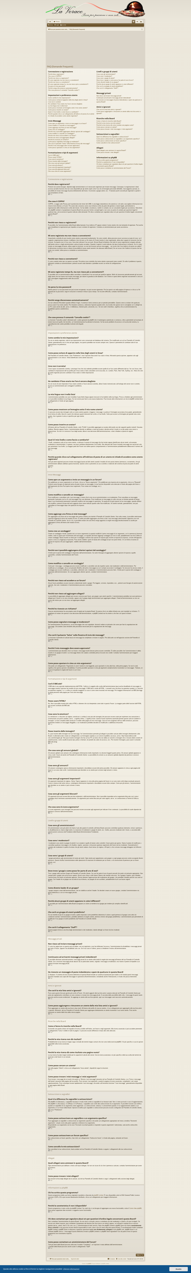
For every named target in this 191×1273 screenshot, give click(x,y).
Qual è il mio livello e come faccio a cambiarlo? (63, 112)
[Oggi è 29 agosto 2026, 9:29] (142, 29)
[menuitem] (133, 21)
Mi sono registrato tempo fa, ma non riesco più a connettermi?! (68, 84)
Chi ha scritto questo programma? (107, 160)
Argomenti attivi (74, 1259)
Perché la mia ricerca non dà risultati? (108, 123)
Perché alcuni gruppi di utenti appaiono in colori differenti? (114, 84)
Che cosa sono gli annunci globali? (59, 163)
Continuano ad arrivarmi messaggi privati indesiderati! (113, 98)
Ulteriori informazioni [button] (71, 1269)
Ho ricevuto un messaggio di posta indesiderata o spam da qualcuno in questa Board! (119, 101)
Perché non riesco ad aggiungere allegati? (61, 137)
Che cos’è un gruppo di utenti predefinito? (109, 86)
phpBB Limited (98, 1195)
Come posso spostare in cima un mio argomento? (64, 147)
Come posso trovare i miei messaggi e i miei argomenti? (114, 129)
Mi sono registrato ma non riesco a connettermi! (63, 80)
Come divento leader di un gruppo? (107, 82)
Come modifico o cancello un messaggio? (61, 125)
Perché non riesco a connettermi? (59, 82)
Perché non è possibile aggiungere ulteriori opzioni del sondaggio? (69, 131)
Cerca (51, 25)
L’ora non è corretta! (54, 102)
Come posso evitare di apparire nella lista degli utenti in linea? (68, 100)
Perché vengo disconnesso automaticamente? (63, 88)
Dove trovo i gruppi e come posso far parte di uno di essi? (115, 80)
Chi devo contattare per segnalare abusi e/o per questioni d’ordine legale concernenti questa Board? (119, 165)
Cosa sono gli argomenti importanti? (59, 167)
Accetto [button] (178, 1269)
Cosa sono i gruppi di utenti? (105, 78)
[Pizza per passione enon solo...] (95, 9)
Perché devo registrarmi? (56, 74)
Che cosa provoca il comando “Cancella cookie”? (63, 90)
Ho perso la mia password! (56, 86)
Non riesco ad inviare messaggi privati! (108, 96)
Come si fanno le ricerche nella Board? (108, 121)
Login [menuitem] (138, 22)
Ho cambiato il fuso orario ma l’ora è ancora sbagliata (65, 104)
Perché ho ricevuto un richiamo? (58, 139)
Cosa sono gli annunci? (55, 165)
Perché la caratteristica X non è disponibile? (110, 162)
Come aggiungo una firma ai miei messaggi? (62, 127)
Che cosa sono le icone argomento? (59, 171)
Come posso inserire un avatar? (58, 110)
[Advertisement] (95, 48)
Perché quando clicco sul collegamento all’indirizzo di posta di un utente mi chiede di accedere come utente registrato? (71, 115)
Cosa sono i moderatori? (104, 76)
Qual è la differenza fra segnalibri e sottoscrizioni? (112, 137)
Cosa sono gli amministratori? (106, 74)
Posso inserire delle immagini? (58, 161)
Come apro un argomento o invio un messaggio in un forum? (67, 123)
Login (57, 25)
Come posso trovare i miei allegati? (107, 152)
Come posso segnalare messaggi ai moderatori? (63, 141)
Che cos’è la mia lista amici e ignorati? (108, 109)
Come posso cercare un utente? (106, 127)
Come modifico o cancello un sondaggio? (61, 133)
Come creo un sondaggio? (56, 129)
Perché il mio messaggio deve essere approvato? (64, 145)
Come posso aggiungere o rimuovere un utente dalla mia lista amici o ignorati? (118, 112)
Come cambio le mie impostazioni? (59, 98)
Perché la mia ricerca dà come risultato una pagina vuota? (115, 125)
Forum (58, 21)
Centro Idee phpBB (135, 1208)
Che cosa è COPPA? (55, 76)
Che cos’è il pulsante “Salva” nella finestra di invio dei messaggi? (69, 143)
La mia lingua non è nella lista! (58, 106)
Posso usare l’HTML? (55, 157)
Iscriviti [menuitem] (141, 22)
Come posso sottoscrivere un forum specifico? (111, 141)
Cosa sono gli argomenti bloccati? (59, 169)
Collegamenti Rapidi (50, 22)
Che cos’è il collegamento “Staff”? (107, 88)
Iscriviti (64, 25)
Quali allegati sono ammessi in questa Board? (111, 150)
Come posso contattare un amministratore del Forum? (113, 168)
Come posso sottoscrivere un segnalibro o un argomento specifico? (118, 139)
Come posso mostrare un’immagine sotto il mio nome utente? (67, 108)
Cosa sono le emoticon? (56, 159)
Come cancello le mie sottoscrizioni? (108, 143)
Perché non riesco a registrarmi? (58, 78)
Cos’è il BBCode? (53, 155)
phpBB (89, 1263)
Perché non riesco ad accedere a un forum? (62, 135)
